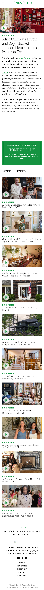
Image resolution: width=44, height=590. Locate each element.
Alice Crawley (25, 58)
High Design (8, 35)
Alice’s (5, 72)
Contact (22, 572)
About (22, 563)
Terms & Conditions (28, 585)
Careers (22, 575)
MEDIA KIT (22, 569)
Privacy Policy (14, 585)
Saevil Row (34, 587)
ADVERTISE (22, 566)
